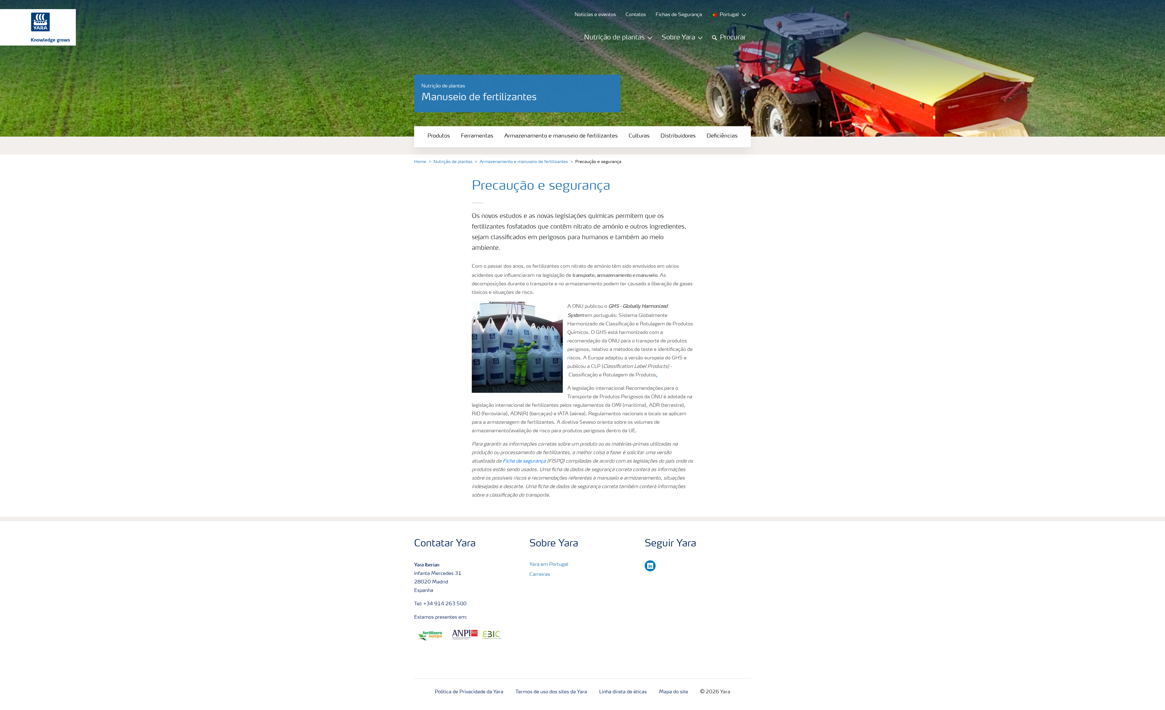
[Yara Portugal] (35, 27)
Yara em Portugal (548, 564)
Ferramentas (477, 136)
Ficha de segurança (524, 461)
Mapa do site (673, 692)
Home (420, 162)
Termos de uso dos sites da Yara (551, 692)
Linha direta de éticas (623, 692)
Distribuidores (678, 136)
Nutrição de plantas (453, 162)
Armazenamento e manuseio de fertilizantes (561, 136)
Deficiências (722, 136)
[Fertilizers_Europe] (431, 636)
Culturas (639, 136)
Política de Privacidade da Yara (469, 692)
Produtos (438, 136)
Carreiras (539, 574)
